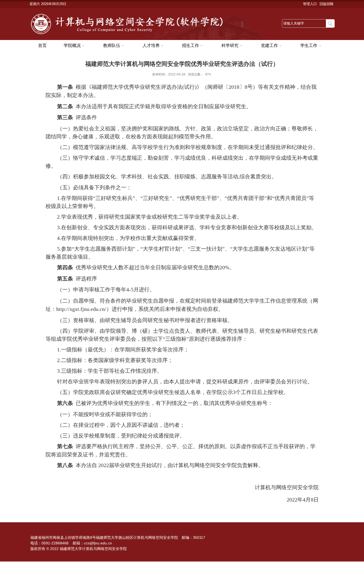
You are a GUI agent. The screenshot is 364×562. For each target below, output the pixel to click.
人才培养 (151, 45)
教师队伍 (111, 45)
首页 (42, 45)
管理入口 (310, 4)
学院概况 (72, 45)
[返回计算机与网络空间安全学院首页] (133, 14)
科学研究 (229, 45)
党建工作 (269, 45)
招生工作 (190, 45)
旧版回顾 (326, 4)
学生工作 (308, 45)
